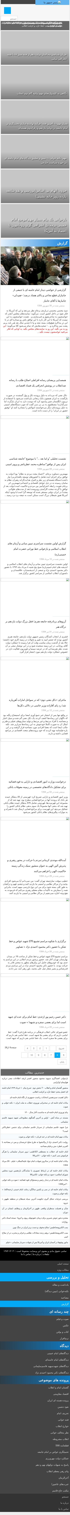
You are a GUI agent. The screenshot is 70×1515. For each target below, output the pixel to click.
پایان (62, 1061)
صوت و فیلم (62, 1319)
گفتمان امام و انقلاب (58, 1387)
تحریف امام (63, 1413)
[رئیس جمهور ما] (52, 2)
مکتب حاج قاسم (60, 1490)
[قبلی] (53, 1048)
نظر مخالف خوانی (59, 1432)
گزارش (65, 1304)
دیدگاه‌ (64, 1345)
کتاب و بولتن (62, 1331)
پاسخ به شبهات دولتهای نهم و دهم (52, 1464)
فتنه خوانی (63, 1419)
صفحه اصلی (63, 1263)
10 (31, 1055)
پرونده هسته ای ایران (58, 1400)
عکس (66, 1325)
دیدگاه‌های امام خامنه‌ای (57, 1359)
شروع (61, 1048)
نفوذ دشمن (63, 1406)
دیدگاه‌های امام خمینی (58, 1353)
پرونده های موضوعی (54, 1379)
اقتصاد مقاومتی (61, 1393)
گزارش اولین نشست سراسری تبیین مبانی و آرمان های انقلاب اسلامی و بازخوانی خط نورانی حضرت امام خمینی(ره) (37, 548)
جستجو (65, 1496)
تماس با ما (26, 1254)
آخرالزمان (64, 1477)
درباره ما (37, 1254)
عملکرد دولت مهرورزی (57, 1458)
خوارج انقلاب (62, 1426)
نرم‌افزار (64, 1338)
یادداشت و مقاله (60, 1284)
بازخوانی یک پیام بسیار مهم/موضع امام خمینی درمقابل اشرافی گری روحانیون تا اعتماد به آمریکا (38, 225)
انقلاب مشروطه (61, 1439)
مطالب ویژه (63, 1269)
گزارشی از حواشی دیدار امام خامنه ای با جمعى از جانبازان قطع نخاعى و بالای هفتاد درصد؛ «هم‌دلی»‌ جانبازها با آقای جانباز (39, 295)
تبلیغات (46, 1254)
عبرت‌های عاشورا (60, 1484)
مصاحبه (65, 1297)
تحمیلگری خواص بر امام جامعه (53, 1451)
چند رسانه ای (59, 1311)
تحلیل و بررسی (58, 1277)
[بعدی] (24, 1055)
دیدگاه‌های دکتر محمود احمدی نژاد (52, 1372)
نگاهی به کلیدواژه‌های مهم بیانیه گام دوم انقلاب (42, 93)
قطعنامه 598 (62, 1445)
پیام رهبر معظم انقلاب (58, 1471)
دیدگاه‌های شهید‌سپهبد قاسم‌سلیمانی (51, 1366)
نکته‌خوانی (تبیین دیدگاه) (57, 1291)
